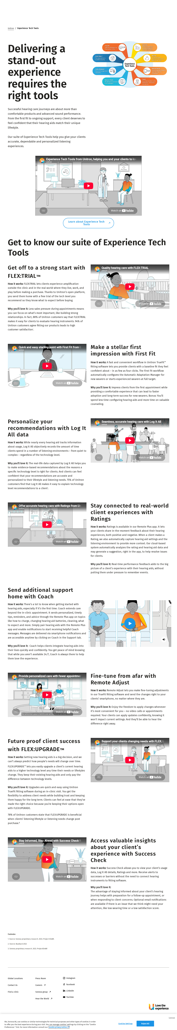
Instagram (70, 978)
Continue (172, 1018)
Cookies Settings (125, 1023)
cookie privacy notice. (58, 1027)
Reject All (145, 1023)
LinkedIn (70, 991)
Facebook (70, 984)
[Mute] (164, 639)
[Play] (129, 623)
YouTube (70, 997)
